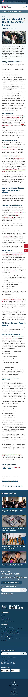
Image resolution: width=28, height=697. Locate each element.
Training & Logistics (14, 480)
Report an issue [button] (16, 467)
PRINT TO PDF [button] (22, 486)
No (9, 467)
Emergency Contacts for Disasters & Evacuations (12, 628)
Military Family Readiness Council (8, 634)
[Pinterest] (14, 663)
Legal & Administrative (14, 685)
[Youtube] (8, 663)
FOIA (14, 689)
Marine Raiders (18, 212)
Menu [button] (23, 6)
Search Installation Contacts (10, 582)
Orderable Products (5, 618)
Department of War (14, 687)
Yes (4, 467)
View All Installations (6, 593)
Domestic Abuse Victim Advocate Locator (10, 638)
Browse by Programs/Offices (7, 627)
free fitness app (8, 236)
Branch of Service (5, 640)
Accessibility (14, 682)
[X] (5, 663)
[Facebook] (2, 663)
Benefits (3, 615)
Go (24, 590)
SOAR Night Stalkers (18, 158)
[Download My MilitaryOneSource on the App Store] (15, 670)
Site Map (14, 681)
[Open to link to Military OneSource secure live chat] (26, 250)
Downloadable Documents (7, 620)
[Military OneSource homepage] (6, 7)
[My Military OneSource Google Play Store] (5, 670)
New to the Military (6, 480)
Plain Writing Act (14, 691)
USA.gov (14, 688)
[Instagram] (11, 663)
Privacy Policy (14, 684)
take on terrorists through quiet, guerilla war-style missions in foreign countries (12, 148)
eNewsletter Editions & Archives (8, 656)
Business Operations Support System (9, 630)
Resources (3, 617)
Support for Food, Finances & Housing (10, 632)
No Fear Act (14, 692)
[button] (14, 3)
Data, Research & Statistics (7, 636)
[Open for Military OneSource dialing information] (26, 246)
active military (12, 270)
